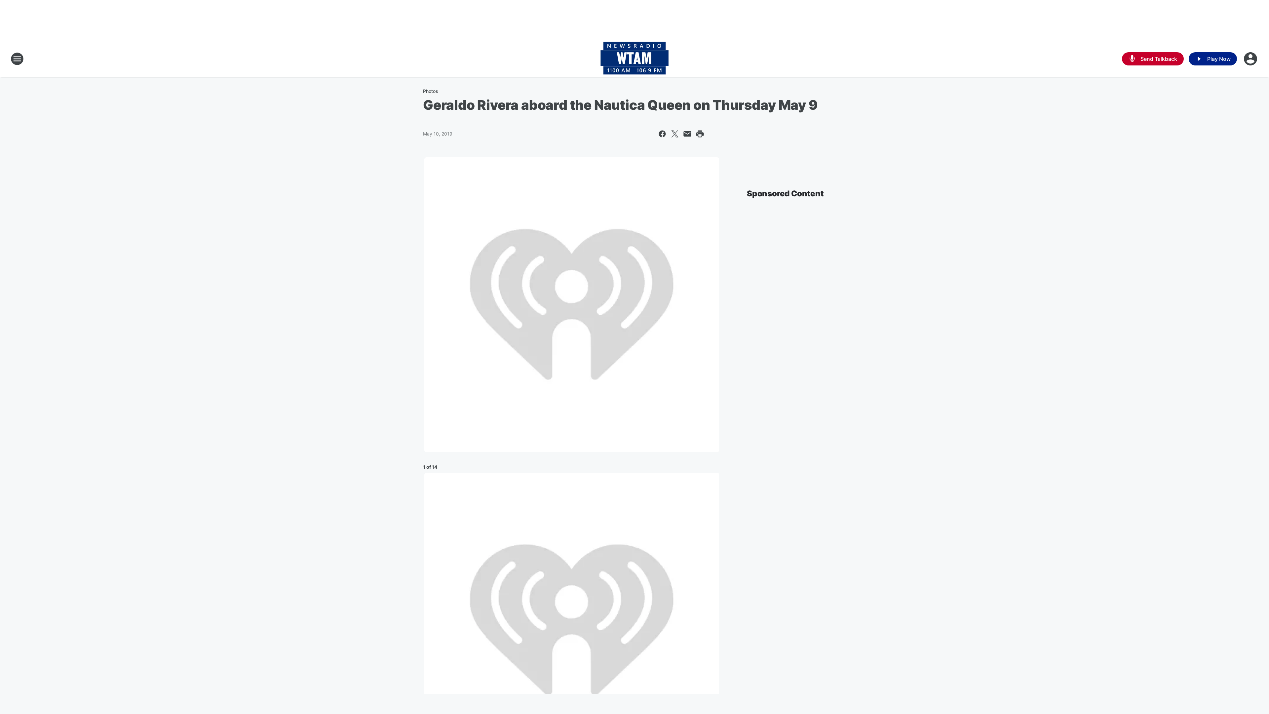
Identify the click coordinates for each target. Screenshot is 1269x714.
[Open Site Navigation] (17, 58)
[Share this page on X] (674, 134)
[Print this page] (700, 134)
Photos (430, 91)
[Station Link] (634, 59)
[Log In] (1251, 58)
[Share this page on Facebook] (662, 134)
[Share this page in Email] (687, 134)
